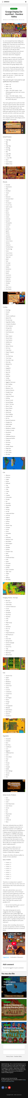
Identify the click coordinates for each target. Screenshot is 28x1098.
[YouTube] (9, 1087)
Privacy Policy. (11, 1081)
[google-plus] (12, 1087)
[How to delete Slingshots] (14, 986)
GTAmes (5, 994)
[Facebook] (2, 1087)
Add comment (15, 19)
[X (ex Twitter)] (6, 1087)
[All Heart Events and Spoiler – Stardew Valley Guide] (14, 1032)
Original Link (6, 957)
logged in (11, 968)
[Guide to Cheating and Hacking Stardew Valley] (14, 1009)
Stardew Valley (14, 8)
